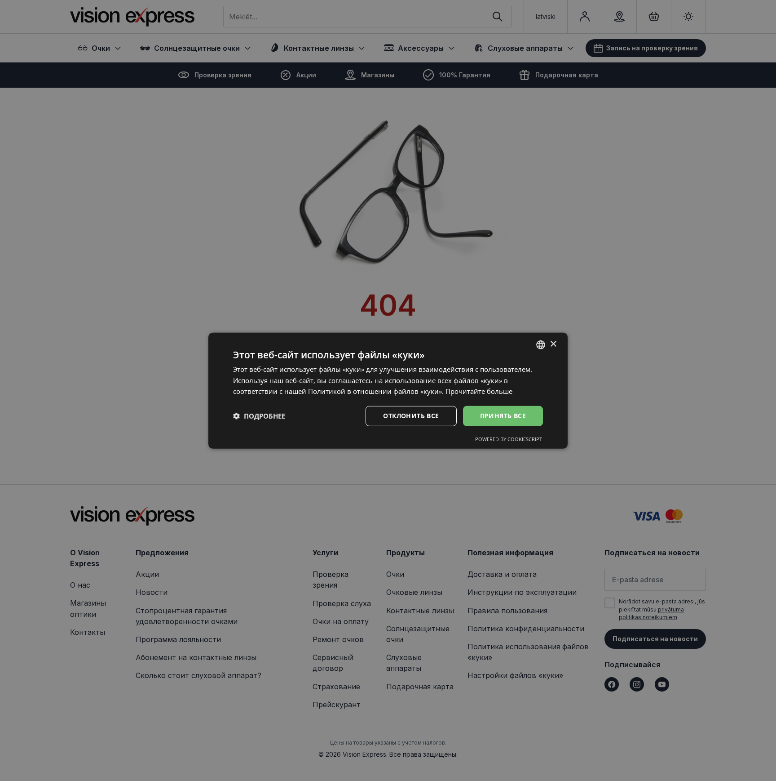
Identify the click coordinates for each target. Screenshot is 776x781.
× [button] (553, 344)
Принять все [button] (503, 415)
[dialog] (388, 390)
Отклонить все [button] (411, 415)
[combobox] (540, 344)
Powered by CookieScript (508, 439)
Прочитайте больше (478, 391)
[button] (259, 416)
